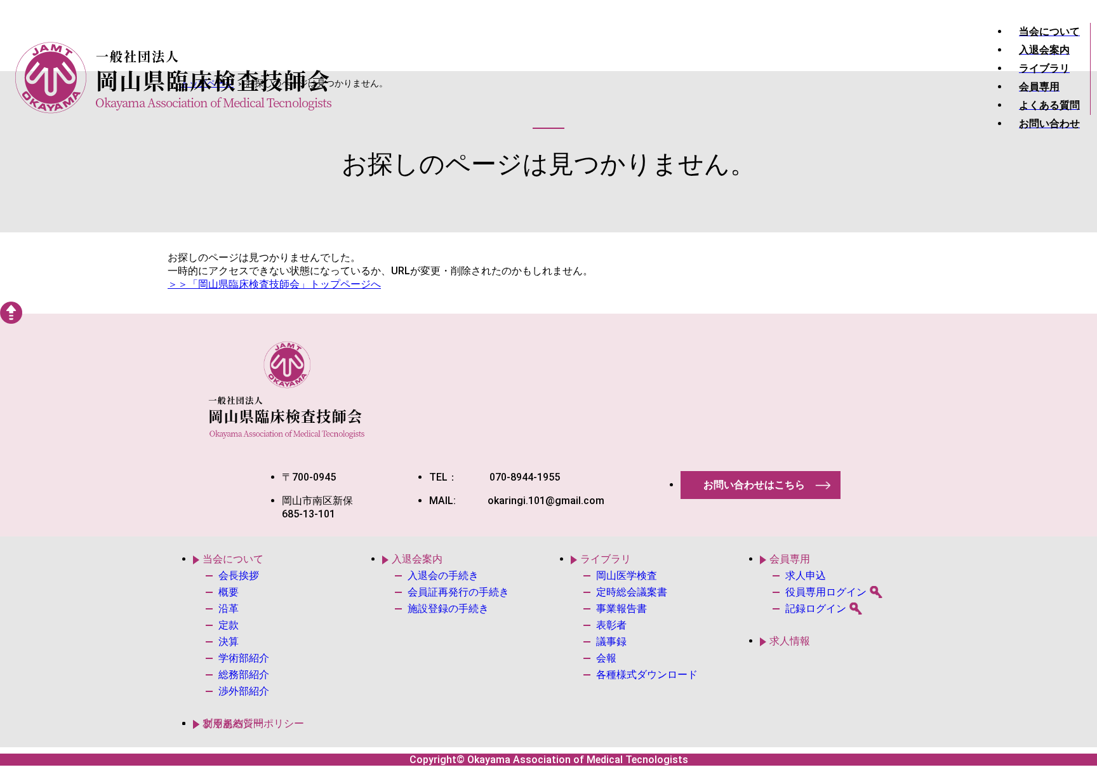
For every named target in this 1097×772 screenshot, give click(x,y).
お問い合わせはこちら (754, 485)
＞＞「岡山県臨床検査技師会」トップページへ (274, 284)
